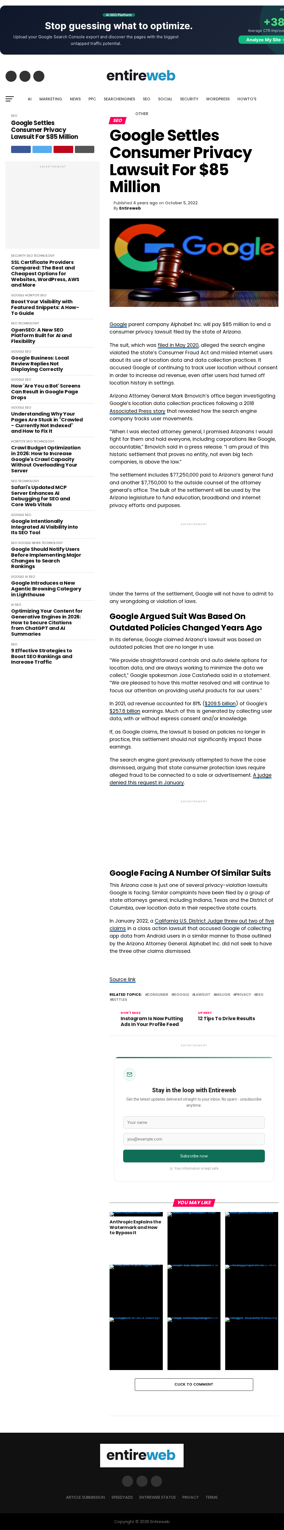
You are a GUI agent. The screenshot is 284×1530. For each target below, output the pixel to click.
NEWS (75, 99)
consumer (157, 995)
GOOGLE (17, 295)
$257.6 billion (125, 711)
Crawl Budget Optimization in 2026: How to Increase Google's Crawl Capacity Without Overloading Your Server (45, 459)
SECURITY (189, 99)
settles (119, 1000)
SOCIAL (165, 99)
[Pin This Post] (63, 149)
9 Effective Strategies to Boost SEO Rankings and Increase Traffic (41, 656)
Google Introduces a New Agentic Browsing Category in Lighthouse (46, 588)
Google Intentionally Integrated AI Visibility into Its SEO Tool (44, 527)
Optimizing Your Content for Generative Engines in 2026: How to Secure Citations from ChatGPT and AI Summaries (46, 622)
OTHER (141, 113)
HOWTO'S (32, 295)
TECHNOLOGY (44, 255)
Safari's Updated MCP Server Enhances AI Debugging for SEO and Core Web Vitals (40, 496)
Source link (123, 979)
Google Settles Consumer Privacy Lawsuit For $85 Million (44, 130)
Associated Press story (137, 411)
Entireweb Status (158, 1497)
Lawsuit (202, 995)
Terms (212, 1497)
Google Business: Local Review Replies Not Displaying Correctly (40, 363)
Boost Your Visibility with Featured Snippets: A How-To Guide (45, 307)
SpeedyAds (122, 1497)
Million (222, 995)
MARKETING (50, 99)
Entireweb (130, 208)
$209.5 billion (220, 703)
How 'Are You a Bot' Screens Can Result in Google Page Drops (45, 391)
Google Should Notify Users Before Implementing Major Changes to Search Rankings (46, 557)
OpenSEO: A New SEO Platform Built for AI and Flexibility (41, 335)
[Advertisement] (53, 208)
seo (259, 995)
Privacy (243, 995)
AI (30, 99)
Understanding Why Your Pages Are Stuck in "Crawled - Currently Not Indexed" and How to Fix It (47, 422)
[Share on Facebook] (21, 149)
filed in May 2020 (178, 345)
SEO (146, 99)
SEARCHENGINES (119, 99)
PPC (92, 99)
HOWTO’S (246, 99)
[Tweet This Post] (42, 149)
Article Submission (85, 1497)
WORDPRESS (218, 99)
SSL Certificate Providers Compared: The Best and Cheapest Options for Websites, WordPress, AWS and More (45, 273)
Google (118, 324)
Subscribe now (194, 1156)
